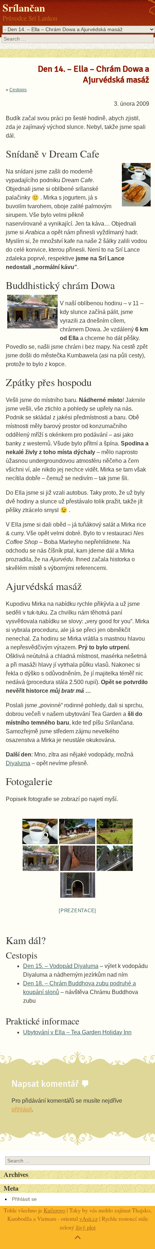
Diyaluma (18, 763)
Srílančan (24, 7)
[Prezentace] (77, 910)
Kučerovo (54, 1210)
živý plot (86, 1227)
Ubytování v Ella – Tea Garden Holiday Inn (77, 1032)
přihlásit (22, 1109)
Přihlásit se (24, 1199)
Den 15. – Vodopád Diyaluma (60, 966)
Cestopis (18, 89)
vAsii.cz (88, 1218)
